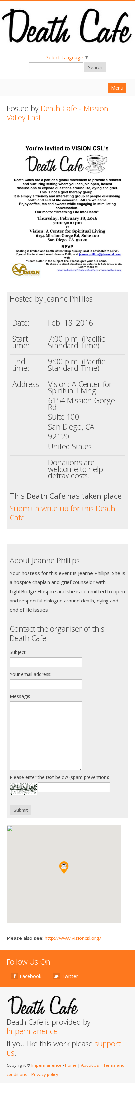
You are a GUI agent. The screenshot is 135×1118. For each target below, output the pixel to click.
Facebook (30, 976)
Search (95, 67)
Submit (21, 810)
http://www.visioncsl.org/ (73, 938)
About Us (90, 1065)
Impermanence (32, 1031)
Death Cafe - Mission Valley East (57, 113)
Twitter (69, 976)
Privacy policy (44, 1074)
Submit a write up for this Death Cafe (62, 513)
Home (71, 1065)
